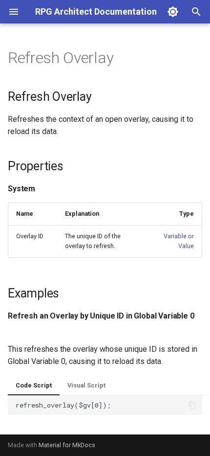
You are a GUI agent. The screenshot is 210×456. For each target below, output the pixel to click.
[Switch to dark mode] (173, 12)
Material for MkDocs (67, 445)
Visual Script (86, 385)
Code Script (34, 385)
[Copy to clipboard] (192, 405)
